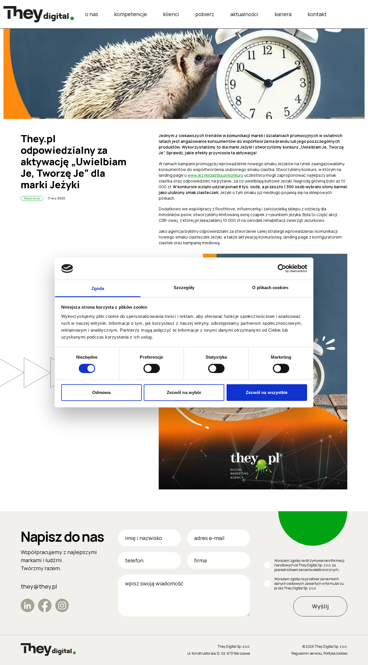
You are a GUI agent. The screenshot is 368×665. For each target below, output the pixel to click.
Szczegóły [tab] (184, 287)
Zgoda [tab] (97, 288)
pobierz (204, 14)
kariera (283, 14)
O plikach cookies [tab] (270, 287)
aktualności (244, 14)
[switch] (151, 368)
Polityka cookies (335, 653)
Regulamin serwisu (307, 653)
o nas (91, 14)
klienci (171, 14)
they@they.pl (39, 586)
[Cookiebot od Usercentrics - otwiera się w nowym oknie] (282, 268)
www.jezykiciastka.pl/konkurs (215, 175)
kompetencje (130, 14)
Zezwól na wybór (184, 392)
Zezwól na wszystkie (267, 392)
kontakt (317, 14)
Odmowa (101, 392)
